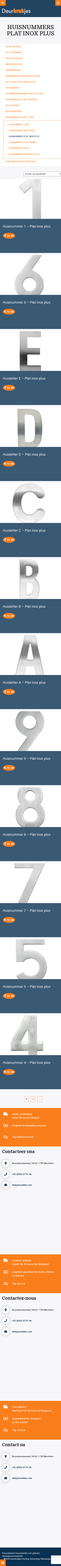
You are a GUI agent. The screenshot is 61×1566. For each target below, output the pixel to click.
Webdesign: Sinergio (50, 1559)
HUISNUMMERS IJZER (19, 124)
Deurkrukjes (15, 1559)
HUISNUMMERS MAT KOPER (22, 130)
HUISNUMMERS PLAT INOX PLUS (24, 136)
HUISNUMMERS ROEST (19, 148)
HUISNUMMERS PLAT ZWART (22, 142)
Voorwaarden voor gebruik (27, 1553)
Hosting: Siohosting (31, 1559)
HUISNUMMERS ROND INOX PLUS (24, 154)
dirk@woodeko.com (22, 1185)
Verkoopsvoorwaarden (12, 1556)
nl (2, 2)
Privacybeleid (8, 1553)
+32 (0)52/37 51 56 (21, 1174)
